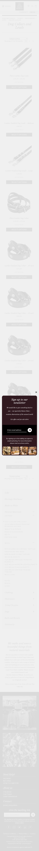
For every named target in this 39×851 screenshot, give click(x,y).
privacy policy (24, 443)
